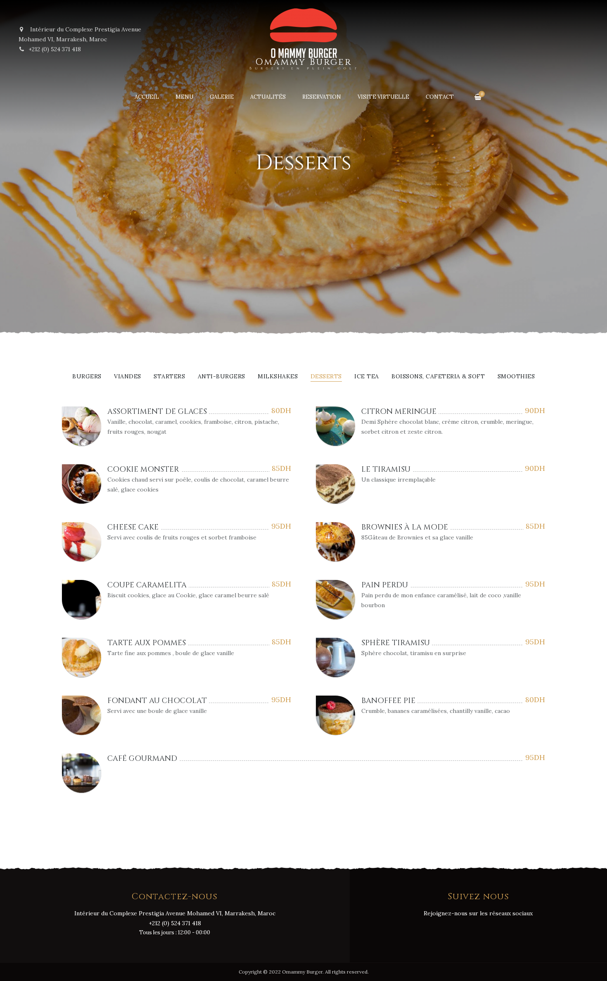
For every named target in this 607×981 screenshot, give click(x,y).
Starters (169, 376)
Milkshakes (278, 376)
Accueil (147, 96)
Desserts (326, 376)
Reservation (321, 96)
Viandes (127, 376)
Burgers (87, 376)
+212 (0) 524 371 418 (54, 49)
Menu (184, 96)
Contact (440, 96)
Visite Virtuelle (383, 96)
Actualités (268, 96)
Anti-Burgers (221, 376)
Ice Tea (366, 376)
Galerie (222, 96)
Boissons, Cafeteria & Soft (438, 376)
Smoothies (516, 376)
